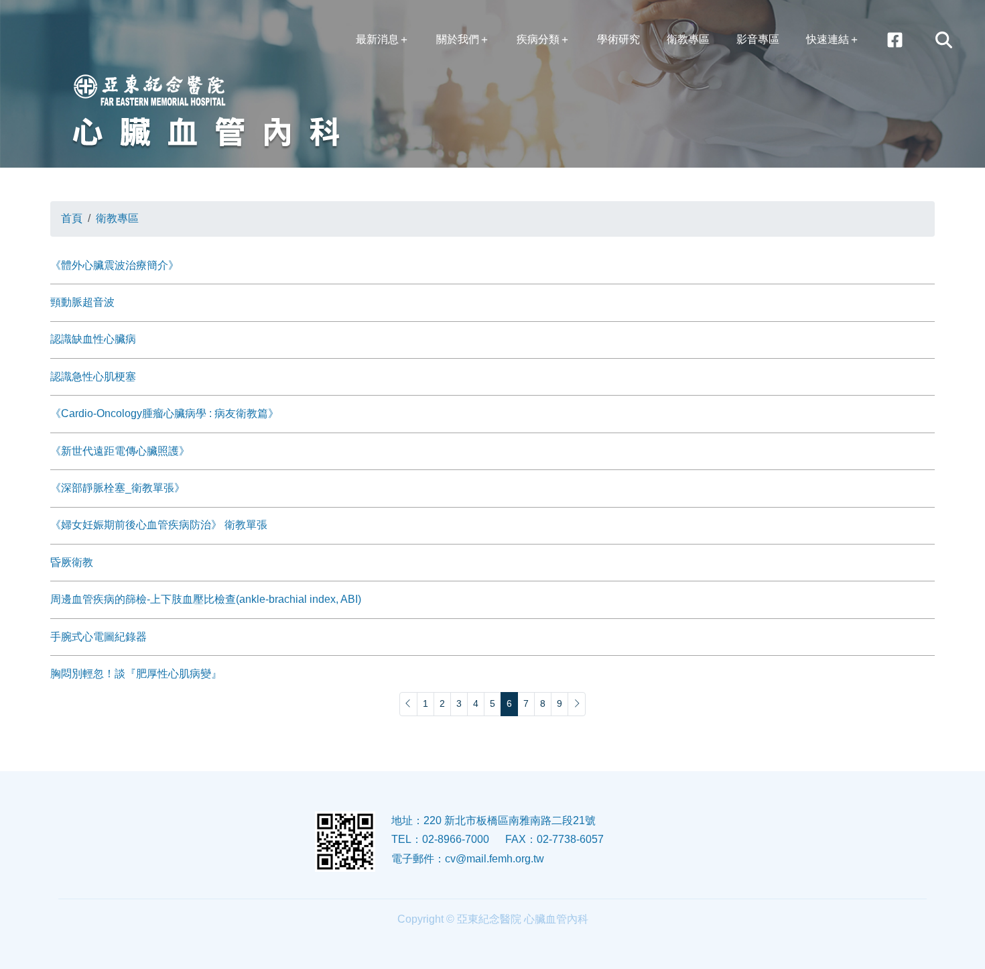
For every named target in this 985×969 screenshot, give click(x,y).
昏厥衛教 (71, 562)
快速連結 (827, 39)
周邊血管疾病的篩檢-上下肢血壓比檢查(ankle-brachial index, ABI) (205, 599)
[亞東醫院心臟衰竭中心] (895, 40)
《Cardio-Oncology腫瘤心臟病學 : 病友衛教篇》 (164, 413)
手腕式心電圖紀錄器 (98, 636)
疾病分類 (538, 39)
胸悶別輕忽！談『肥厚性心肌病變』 (136, 673)
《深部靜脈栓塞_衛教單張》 (117, 488)
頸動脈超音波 (82, 302)
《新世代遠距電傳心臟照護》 (120, 451)
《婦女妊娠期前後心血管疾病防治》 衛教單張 (158, 524)
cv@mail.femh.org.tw (494, 858)
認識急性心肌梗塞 (93, 376)
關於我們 (457, 39)
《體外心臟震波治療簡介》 (114, 265)
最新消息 (377, 39)
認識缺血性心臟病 (93, 339)
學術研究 (618, 39)
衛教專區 (688, 39)
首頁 (71, 218)
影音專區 (757, 39)
